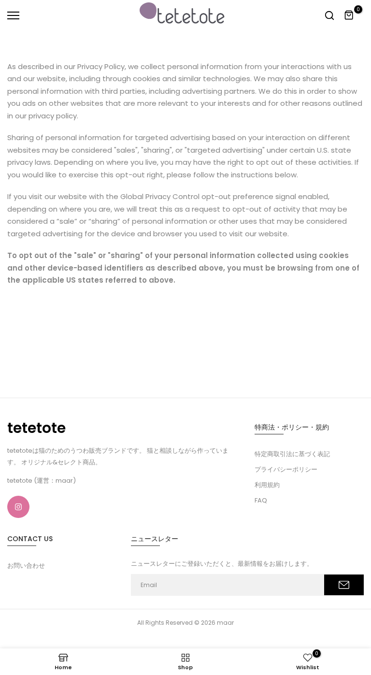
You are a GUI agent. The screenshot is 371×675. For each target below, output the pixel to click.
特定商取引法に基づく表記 (292, 454)
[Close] (151, 12)
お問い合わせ (26, 565)
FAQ (261, 500)
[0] (349, 15)
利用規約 (267, 484)
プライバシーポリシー (286, 469)
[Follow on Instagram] (18, 507)
